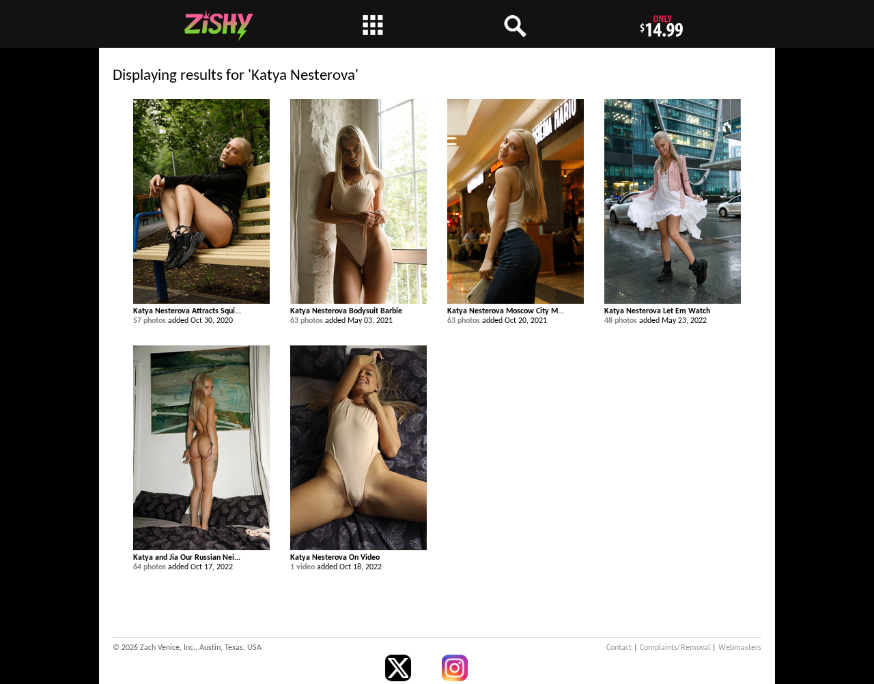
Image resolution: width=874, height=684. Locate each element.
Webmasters (739, 648)
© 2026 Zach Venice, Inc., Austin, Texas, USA (187, 648)
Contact (619, 648)
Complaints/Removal (675, 648)
